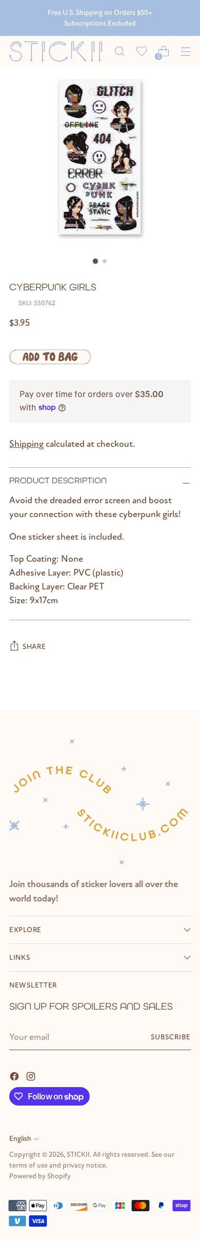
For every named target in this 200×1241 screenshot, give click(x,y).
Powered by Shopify (40, 1176)
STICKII (78, 1154)
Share (34, 646)
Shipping (26, 444)
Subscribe (171, 1037)
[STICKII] (58, 51)
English (20, 1138)
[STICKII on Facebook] (15, 1075)
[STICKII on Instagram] (32, 1075)
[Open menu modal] (185, 51)
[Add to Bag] (50, 356)
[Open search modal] (119, 51)
